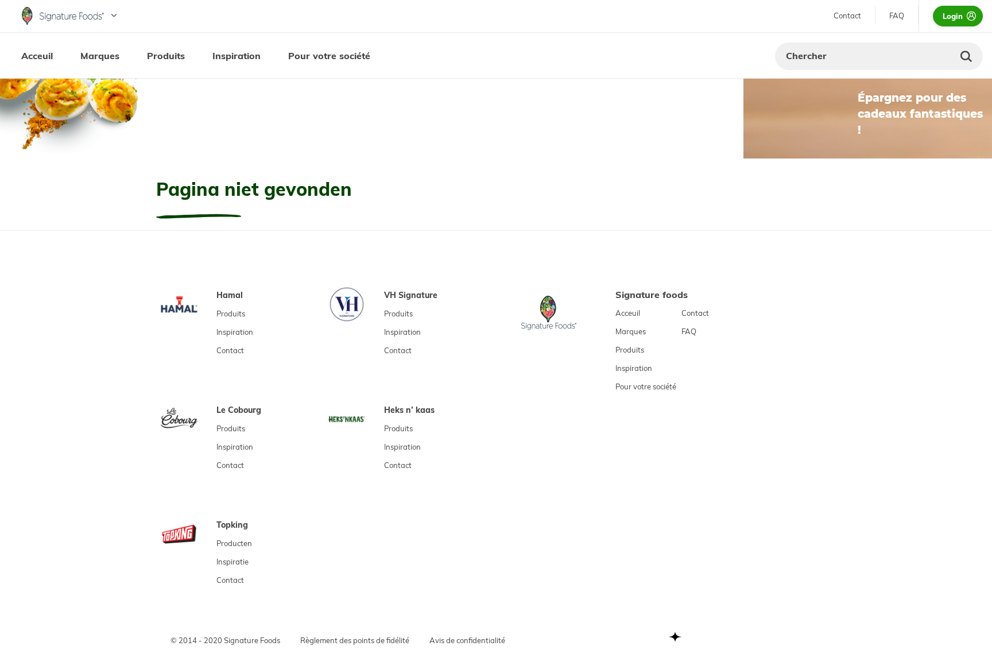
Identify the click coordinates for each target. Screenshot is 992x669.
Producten (234, 543)
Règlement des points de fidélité (354, 640)
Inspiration (236, 55)
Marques (99, 55)
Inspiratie (232, 561)
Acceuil (37, 55)
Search (966, 56)
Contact (847, 15)
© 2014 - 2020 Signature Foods (225, 640)
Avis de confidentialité (467, 640)
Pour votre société (329, 55)
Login (953, 16)
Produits (166, 55)
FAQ (896, 15)
